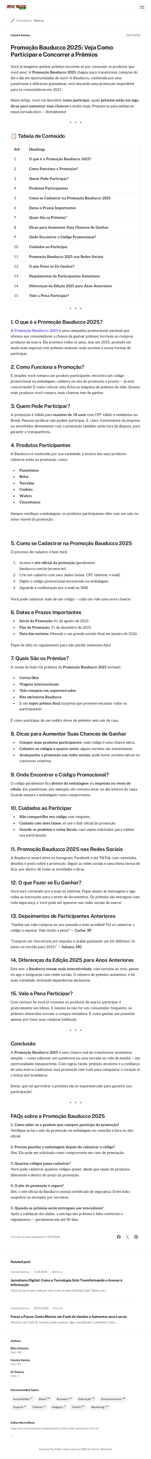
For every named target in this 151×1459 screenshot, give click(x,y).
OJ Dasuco (17, 1371)
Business (64, 1399)
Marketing (99, 1407)
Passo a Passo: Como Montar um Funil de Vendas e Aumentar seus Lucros (69, 1317)
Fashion (39, 1407)
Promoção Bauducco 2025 (36, 330)
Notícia (39, 20)
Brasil (44, 1399)
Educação (86, 1399)
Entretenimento (113, 1399)
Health (78, 1407)
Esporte (19, 1407)
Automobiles (22, 1399)
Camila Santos (20, 35)
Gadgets (59, 1407)
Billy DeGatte (20, 1348)
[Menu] (142, 7)
